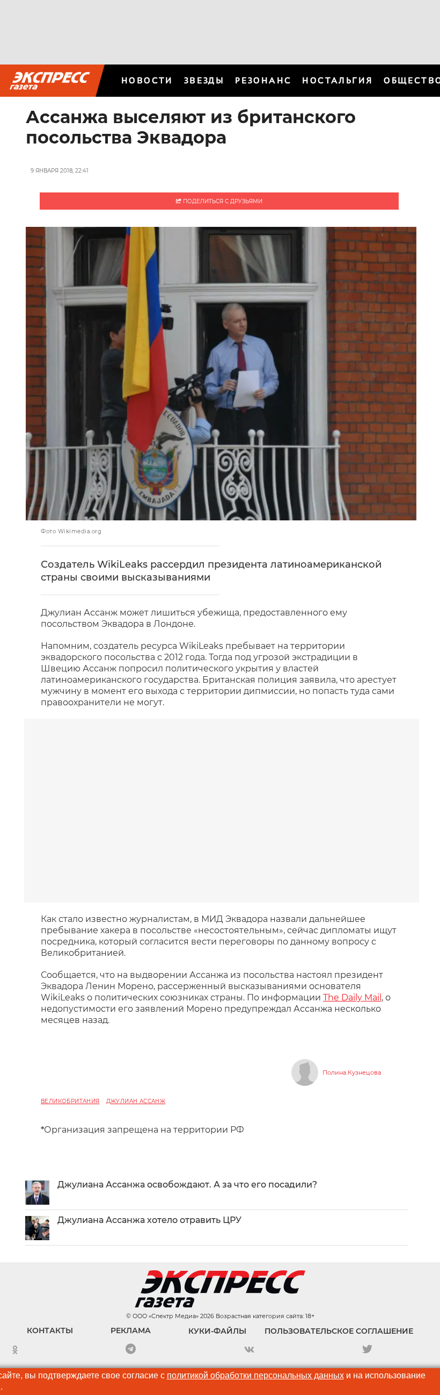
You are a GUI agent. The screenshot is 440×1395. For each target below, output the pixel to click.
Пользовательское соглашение (339, 1331)
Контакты (50, 1330)
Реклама (131, 1330)
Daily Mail (352, 997)
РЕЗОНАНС (263, 80)
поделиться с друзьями (221, 201)
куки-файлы (217, 1331)
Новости (147, 80)
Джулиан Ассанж (136, 1101)
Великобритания (70, 1101)
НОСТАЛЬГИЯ (337, 80)
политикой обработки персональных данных (255, 1375)
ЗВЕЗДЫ (204, 80)
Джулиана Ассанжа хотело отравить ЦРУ (149, 1220)
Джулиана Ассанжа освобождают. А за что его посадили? (187, 1184)
